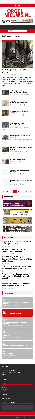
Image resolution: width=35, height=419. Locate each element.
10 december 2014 (17, 105)
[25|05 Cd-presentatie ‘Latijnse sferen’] (17, 54)
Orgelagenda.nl (6, 398)
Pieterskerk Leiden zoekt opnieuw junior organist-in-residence (16, 284)
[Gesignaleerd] (5, 172)
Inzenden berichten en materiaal (11, 372)
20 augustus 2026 (9, 271)
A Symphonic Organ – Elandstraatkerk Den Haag (19, 101)
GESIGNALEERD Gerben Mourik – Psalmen (20, 171)
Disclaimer (4, 376)
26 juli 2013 (15, 174)
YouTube (4, 389)
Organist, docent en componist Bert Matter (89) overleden (16, 243)
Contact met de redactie (8, 370)
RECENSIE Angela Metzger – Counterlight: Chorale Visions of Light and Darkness (17, 259)
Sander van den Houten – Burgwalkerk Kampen (18, 124)
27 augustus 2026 (9, 246)
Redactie (15, 74)
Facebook (4, 387)
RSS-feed (4, 391)
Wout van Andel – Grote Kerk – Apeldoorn (20, 112)
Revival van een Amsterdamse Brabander (20, 136)
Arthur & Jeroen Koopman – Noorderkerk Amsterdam (19, 91)
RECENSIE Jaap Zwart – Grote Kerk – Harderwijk (21, 181)
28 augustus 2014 (17, 127)
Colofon (4, 379)
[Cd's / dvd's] (5, 92)
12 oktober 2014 (17, 115)
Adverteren (5, 374)
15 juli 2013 (15, 184)
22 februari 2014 (17, 139)
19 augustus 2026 (9, 280)
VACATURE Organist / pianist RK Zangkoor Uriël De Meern (15, 250)
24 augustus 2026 (9, 254)
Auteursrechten (6, 378)
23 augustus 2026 (9, 263)
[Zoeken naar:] (17, 31)
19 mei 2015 (7, 74)
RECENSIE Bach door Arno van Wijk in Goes (21, 148)
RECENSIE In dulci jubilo (17, 159)
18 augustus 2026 (9, 288)
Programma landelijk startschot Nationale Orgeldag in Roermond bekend (15, 276)
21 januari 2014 (16, 151)
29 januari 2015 (16, 95)
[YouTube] (19, 5)
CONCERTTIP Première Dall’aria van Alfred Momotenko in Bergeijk (16, 267)
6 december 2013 (17, 162)
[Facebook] (15, 5)
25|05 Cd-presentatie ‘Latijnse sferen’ (16, 71)
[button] (33, 26)
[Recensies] (5, 137)
